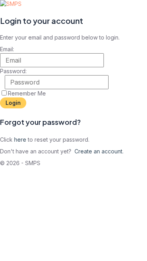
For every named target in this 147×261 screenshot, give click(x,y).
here (20, 139)
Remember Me (27, 93)
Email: (7, 49)
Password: (13, 71)
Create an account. (98, 151)
